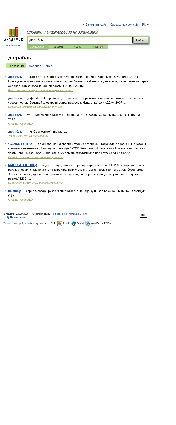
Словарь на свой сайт (124, 24)
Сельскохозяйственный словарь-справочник (35, 157)
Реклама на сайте (78, 213)
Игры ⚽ (98, 46)
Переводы (58, 46)
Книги (77, 46)
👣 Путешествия (15, 217)
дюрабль (15, 76)
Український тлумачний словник (28, 136)
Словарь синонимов (20, 123)
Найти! (141, 40)
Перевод (35, 65)
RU (144, 24)
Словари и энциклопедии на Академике (62, 32)
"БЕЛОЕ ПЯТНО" (20, 143)
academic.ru (13, 45)
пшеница (14, 191)
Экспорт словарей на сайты (18, 223)
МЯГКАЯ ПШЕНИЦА (22, 165)
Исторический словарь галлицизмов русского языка (40, 90)
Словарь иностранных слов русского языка (35, 107)
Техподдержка (59, 213)
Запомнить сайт (96, 24)
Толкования (37, 46)
